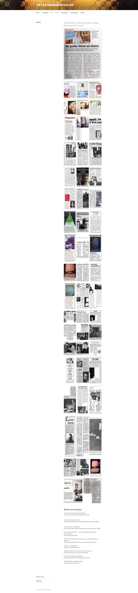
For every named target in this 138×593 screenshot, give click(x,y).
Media (56, 12)
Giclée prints (45, 12)
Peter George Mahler (55, 5)
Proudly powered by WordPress (43, 589)
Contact (82, 12)
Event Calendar (74, 12)
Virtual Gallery (64, 12)
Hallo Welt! (38, 580)
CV (51, 12)
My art (38, 12)
